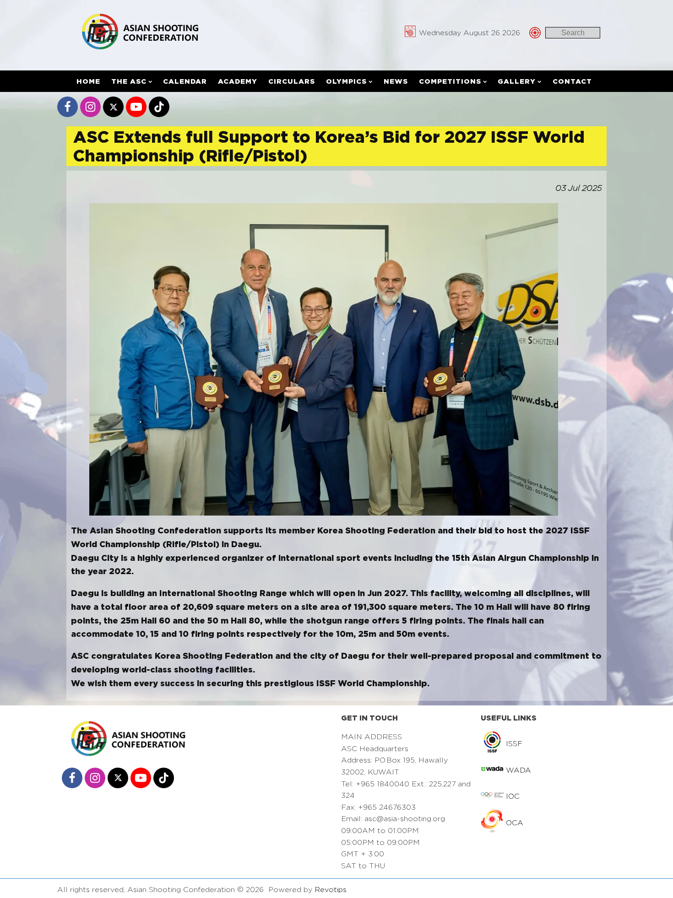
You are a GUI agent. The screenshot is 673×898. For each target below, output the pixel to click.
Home (88, 81)
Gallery (517, 81)
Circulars (291, 81)
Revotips (331, 889)
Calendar (185, 81)
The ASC (129, 81)
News (396, 81)
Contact (572, 81)
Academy (237, 81)
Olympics (346, 81)
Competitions (450, 81)
